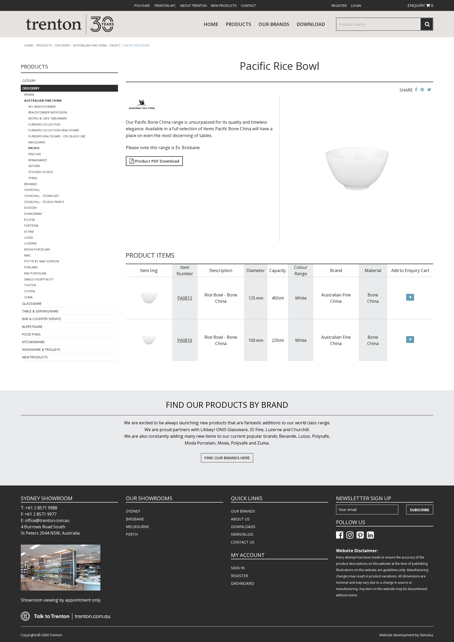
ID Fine (29, 231)
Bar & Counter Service (41, 318)
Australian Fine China (90, 45)
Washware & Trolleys (41, 349)
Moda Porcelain (37, 249)
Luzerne (30, 243)
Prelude (34, 154)
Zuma (28, 297)
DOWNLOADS (243, 526)
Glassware (32, 303)
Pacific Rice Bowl (136, 45)
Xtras (32, 178)
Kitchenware (33, 342)
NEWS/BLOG (242, 534)
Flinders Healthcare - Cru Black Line (56, 136)
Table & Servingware (40, 311)
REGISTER (239, 575)
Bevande (30, 184)
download (311, 24)
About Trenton (193, 5)
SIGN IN (238, 567)
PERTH (132, 534)
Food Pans (31, 334)
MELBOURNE (137, 526)
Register (339, 5)
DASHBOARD (242, 583)
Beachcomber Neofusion (47, 112)
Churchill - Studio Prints (44, 202)
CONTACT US (242, 542)
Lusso (28, 237)
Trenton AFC (165, 5)
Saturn (34, 166)
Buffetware (32, 326)
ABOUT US (240, 518)
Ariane (29, 94)
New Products (224, 5)
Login (356, 5)
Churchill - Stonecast (41, 196)
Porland (31, 267)
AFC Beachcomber (42, 106)
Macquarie (36, 142)
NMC (27, 255)
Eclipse (29, 220)
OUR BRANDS (243, 511)
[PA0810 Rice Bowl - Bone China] (149, 340)
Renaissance (37, 160)
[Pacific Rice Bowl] (357, 168)
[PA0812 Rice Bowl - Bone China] (149, 297)
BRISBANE (135, 518)
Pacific (115, 45)
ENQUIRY (420, 5)
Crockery (62, 45)
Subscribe (419, 509)
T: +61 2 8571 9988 (39, 508)
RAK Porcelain (35, 273)
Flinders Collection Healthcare (53, 130)
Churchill (32, 190)
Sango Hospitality (39, 279)
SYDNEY (133, 511)
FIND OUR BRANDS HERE (227, 457)
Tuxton (30, 285)
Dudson (30, 208)
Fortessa (31, 225)
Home (211, 24)
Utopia (29, 291)
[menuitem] (142, 5)
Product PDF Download (156, 161)
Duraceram (33, 214)
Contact (248, 5)
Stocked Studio (40, 172)
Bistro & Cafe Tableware (47, 118)
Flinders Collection (44, 124)
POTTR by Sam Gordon (41, 261)
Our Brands (274, 24)
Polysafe (142, 5)
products (238, 24)
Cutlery (29, 80)
